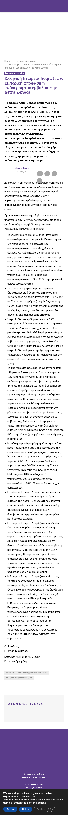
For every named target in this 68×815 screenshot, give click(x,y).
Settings (41, 809)
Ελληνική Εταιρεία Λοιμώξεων (19, 678)
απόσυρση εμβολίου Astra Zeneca (33, 673)
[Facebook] (31, 766)
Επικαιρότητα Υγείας (14, 73)
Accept (10, 809)
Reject (25, 809)
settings (41, 802)
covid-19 (10, 673)
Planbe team (22, 168)
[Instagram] (36, 766)
